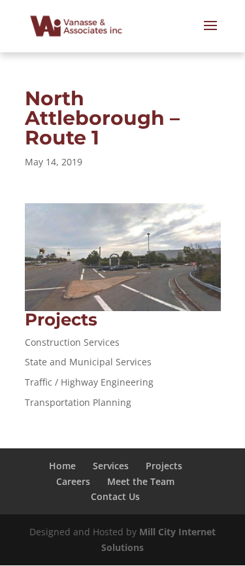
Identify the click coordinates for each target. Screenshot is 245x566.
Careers (73, 481)
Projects (164, 465)
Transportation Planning (78, 402)
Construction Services (72, 342)
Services (111, 465)
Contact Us (115, 496)
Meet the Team (140, 481)
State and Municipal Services (88, 362)
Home (62, 465)
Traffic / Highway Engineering (89, 382)
